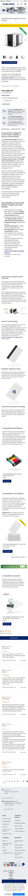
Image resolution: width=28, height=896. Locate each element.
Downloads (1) (15, 129)
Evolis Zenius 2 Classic (7, 78)
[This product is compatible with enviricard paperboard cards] (14, 566)
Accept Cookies (18, 894)
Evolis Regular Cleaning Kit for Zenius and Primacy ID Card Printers (13, 617)
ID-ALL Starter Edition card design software (14, 252)
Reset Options (5, 95)
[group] (14, 631)
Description (5, 129)
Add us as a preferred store (10, 62)
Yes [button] (14, 660)
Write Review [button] (14, 638)
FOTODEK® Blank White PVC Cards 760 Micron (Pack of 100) (14, 545)
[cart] (21, 4)
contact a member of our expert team (11, 337)
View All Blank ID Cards (17, 557)
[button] (2, 39)
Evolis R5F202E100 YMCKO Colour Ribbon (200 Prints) (12, 474)
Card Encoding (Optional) (9, 98)
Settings (8, 894)
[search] (17, 4)
